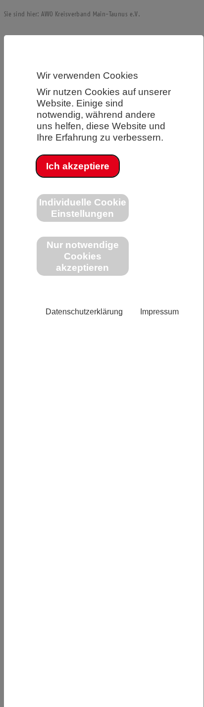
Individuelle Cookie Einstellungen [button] (82, 208)
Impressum (159, 311)
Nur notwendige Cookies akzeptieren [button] (83, 256)
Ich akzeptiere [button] (77, 165)
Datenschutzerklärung (84, 311)
